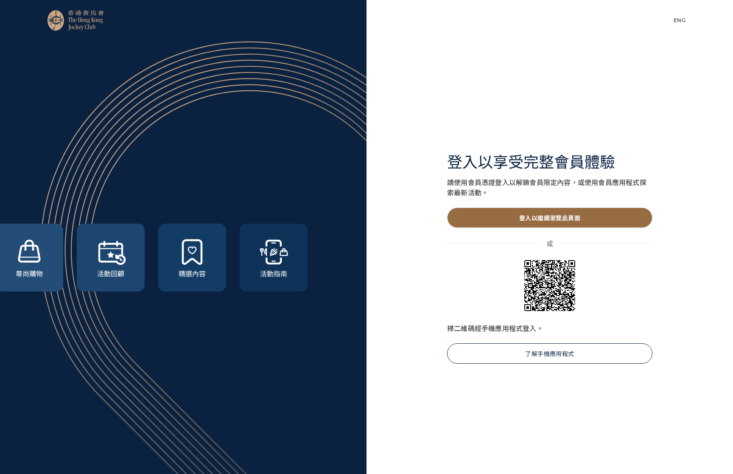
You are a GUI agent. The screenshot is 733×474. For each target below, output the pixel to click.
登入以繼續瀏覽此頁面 (549, 217)
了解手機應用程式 (549, 353)
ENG (679, 20)
